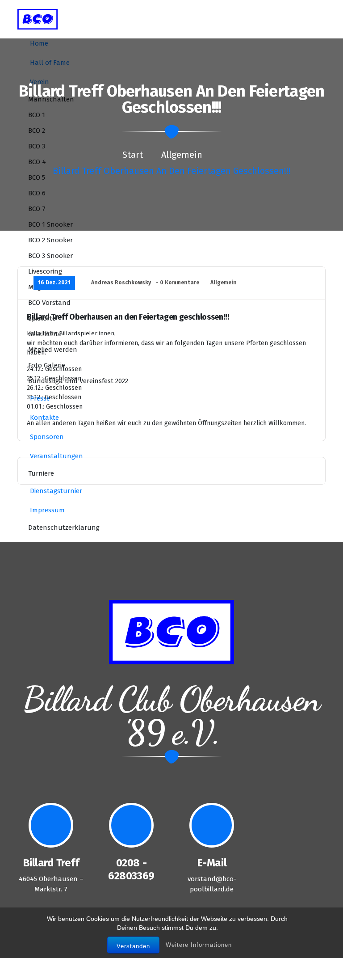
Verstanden (133, 946)
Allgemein (181, 154)
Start (132, 154)
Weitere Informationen (199, 944)
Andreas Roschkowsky (121, 282)
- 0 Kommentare (177, 282)
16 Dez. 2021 (54, 282)
